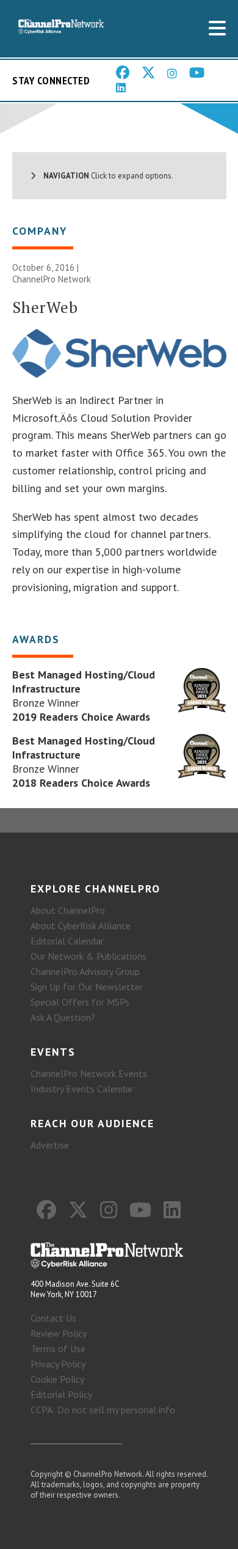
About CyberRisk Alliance (81, 925)
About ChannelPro (68, 910)
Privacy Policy (58, 1364)
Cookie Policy (57, 1379)
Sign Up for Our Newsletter (87, 987)
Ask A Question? (63, 1017)
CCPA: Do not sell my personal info (103, 1410)
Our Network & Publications (88, 956)
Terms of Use (58, 1348)
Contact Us (53, 1318)
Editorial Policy (61, 1394)
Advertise (50, 1145)
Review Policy (59, 1333)
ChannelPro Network (51, 279)
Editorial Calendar (67, 941)
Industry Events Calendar (82, 1089)
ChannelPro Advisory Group (85, 971)
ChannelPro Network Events (89, 1073)
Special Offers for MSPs (80, 1002)
